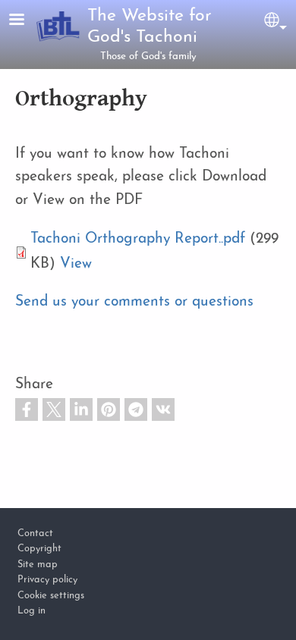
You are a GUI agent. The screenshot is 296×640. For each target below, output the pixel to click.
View (76, 264)
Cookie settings (50, 596)
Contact (35, 533)
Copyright (39, 549)
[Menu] (26, 21)
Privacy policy (47, 580)
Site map (37, 564)
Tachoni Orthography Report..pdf (137, 239)
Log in (31, 611)
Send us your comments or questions (134, 302)
